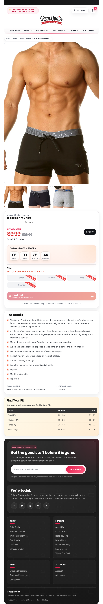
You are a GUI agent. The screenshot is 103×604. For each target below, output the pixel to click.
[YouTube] (38, 505)
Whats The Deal (62, 553)
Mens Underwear (17, 531)
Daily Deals (14, 30)
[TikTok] (46, 505)
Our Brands (15, 540)
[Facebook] (14, 505)
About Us (59, 527)
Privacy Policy (12, 600)
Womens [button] (40, 30)
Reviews (29, 222)
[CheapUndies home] (51, 20)
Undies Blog (88, 30)
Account (59, 571)
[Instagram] (30, 505)
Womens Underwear (19, 536)
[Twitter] (22, 505)
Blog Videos (60, 540)
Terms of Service (27, 600)
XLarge (21, 285)
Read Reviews (61, 536)
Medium (51, 277)
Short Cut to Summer (22, 39)
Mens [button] (27, 30)
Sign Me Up (75, 469)
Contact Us (15, 579)
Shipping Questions (18, 571)
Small (21, 277)
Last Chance (58, 30)
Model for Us (61, 549)
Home (8, 39)
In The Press (61, 531)
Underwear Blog (62, 544)
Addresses (60, 575)
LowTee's (73, 30)
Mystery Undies (17, 549)
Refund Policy (42, 600)
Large (81, 277)
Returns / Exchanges (19, 575)
